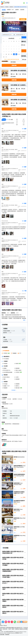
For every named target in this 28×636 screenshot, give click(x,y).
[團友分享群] (22, 622)
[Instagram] (9, 622)
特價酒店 (2, 6)
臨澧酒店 (11, 6)
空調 (24, 45)
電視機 (14, 62)
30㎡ (13, 74)
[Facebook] (3, 622)
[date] (8, 35)
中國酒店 (6, 6)
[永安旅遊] (5, 3)
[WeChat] (15, 622)
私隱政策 (7, 634)
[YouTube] (6, 622)
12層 (19, 88)
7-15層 (19, 74)
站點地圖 (2, 634)
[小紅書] (12, 622)
